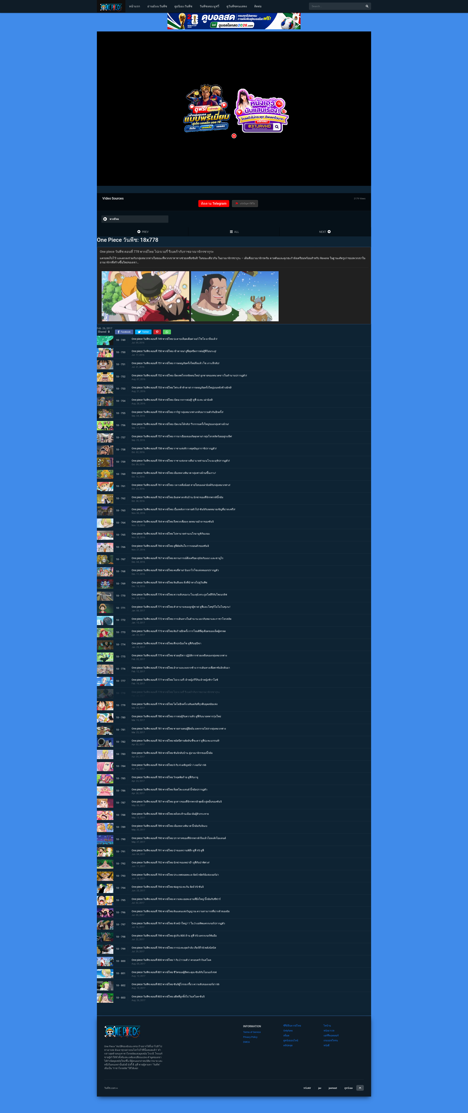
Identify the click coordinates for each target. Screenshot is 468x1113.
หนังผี (326, 1045)
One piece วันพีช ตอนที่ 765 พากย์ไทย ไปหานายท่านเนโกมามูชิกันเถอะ (171, 533)
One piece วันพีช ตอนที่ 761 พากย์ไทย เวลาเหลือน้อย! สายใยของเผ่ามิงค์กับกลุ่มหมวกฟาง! (181, 485)
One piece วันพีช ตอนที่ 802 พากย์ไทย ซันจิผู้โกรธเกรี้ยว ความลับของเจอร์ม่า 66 (175, 984)
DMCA (246, 1042)
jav (319, 1088)
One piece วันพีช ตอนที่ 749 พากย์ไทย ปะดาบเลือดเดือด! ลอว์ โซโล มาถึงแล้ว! (174, 338)
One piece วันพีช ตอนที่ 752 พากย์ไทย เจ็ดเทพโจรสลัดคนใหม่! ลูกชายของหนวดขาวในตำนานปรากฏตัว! (189, 375)
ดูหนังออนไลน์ (290, 1040)
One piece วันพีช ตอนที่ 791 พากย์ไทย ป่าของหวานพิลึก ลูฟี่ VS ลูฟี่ (168, 850)
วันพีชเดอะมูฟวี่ (209, 6)
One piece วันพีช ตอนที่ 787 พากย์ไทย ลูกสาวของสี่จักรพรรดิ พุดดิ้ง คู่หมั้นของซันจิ (177, 801)
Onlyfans (288, 1030)
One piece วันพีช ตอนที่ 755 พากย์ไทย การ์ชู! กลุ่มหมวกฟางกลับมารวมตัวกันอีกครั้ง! (177, 412)
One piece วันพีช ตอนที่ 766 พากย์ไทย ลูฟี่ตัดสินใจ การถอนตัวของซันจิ (170, 545)
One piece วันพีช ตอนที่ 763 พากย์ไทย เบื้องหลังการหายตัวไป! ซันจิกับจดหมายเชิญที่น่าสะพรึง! (183, 509)
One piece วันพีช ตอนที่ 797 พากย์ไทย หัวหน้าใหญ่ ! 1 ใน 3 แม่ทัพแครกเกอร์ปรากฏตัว (178, 923)
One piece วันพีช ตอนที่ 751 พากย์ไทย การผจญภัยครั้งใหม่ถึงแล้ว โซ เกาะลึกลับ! (175, 363)
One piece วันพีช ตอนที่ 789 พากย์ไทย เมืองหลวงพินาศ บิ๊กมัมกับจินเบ (169, 826)
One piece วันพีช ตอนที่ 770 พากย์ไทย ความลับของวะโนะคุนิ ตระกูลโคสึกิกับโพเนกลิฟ (179, 594)
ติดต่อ (258, 6)
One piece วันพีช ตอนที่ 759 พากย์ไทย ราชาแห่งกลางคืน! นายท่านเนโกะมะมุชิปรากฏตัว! (181, 460)
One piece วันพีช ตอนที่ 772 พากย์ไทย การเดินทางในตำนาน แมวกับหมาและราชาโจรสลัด (181, 619)
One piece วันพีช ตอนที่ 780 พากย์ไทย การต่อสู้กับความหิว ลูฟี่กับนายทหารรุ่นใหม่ (176, 716)
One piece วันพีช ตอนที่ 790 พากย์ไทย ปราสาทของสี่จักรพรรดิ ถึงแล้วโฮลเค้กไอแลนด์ (179, 838)
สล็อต (286, 1035)
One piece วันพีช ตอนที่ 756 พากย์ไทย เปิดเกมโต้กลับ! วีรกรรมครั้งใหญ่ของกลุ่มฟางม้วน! (180, 424)
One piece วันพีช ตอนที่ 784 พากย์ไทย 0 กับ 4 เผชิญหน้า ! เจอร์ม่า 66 (169, 765)
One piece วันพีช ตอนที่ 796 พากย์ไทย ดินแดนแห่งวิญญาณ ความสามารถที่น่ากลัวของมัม (181, 911)
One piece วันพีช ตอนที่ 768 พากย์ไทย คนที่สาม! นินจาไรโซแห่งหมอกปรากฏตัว (175, 570)
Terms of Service (252, 1032)
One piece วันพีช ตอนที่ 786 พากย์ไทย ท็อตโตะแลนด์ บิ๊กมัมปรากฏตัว (169, 789)
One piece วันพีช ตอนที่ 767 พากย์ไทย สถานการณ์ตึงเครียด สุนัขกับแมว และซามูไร (177, 558)
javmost (333, 1088)
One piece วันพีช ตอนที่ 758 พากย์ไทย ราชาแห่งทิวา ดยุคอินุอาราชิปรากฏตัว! (174, 448)
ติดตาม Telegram (214, 203)
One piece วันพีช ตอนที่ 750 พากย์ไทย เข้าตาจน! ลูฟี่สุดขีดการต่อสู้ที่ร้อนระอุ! (174, 351)
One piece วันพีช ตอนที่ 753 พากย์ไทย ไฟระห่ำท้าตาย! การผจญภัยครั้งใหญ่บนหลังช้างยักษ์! (182, 387)
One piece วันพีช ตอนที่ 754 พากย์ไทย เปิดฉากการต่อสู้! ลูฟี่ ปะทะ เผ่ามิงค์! (172, 399)
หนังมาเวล (329, 1030)
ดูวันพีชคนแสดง (237, 6)
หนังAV (307, 1088)
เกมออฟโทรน (331, 1040)
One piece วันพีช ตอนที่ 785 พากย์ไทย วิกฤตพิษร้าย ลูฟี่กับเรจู (165, 777)
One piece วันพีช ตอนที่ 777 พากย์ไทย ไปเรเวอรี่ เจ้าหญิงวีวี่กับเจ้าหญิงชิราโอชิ (175, 679)
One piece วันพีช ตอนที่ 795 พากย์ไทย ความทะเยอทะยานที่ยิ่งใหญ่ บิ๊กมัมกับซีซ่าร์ (176, 899)
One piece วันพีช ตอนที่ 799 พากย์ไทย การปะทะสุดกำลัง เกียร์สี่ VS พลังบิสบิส (174, 947)
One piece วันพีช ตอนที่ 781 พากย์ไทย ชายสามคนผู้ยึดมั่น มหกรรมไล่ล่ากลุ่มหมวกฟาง (179, 728)
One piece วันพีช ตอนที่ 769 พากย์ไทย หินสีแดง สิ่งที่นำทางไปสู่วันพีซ (169, 582)
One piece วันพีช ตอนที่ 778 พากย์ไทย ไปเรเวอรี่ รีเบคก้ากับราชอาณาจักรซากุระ (176, 692)
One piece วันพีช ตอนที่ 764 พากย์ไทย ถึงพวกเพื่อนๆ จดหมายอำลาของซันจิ (173, 521)
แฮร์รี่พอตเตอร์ (331, 1035)
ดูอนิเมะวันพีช (183, 6)
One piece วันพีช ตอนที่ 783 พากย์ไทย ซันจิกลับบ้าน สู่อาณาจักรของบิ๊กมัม (172, 752)
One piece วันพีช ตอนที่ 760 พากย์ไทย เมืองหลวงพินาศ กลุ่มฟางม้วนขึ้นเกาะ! (174, 472)
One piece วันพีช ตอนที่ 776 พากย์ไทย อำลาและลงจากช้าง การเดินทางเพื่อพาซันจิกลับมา (181, 667)
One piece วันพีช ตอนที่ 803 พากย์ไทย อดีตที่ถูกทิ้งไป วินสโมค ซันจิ (168, 996)
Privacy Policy (250, 1037)
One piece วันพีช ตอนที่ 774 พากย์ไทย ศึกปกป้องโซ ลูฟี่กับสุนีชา (166, 643)
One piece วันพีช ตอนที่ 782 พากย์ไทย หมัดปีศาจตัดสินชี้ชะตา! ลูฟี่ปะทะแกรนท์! (175, 740)
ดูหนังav (348, 1088)
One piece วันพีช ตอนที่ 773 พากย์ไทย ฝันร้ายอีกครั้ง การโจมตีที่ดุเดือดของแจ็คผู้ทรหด (179, 631)
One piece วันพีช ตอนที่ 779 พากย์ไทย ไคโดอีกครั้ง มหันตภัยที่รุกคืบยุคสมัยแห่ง (175, 704)
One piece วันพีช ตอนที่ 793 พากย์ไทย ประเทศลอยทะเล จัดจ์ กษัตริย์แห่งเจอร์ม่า (175, 874)
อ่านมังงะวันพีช (157, 6)
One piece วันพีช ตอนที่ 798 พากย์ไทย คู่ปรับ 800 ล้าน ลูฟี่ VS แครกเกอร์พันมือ (174, 935)
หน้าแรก (134, 6)
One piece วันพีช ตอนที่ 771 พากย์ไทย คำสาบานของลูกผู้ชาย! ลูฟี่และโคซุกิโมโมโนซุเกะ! (181, 606)
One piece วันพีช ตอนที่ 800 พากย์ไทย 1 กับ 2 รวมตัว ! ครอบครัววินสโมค (171, 959)
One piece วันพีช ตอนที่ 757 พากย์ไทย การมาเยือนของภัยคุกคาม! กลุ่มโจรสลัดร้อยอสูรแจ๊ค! (182, 436)
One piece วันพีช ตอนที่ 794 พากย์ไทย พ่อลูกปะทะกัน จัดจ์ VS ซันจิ (168, 886)
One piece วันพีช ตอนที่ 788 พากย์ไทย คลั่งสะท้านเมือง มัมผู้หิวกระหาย (170, 813)
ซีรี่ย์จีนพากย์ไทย (292, 1025)
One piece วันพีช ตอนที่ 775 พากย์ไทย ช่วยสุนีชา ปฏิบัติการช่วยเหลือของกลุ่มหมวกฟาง (179, 655)
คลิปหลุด (287, 1045)
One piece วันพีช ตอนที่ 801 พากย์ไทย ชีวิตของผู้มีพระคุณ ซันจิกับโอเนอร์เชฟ (174, 972)
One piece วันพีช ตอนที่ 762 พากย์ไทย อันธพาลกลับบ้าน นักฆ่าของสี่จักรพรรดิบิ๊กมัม (177, 497)
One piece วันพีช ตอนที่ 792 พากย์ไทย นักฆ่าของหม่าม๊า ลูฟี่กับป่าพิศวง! (171, 862)
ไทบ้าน (327, 1025)
